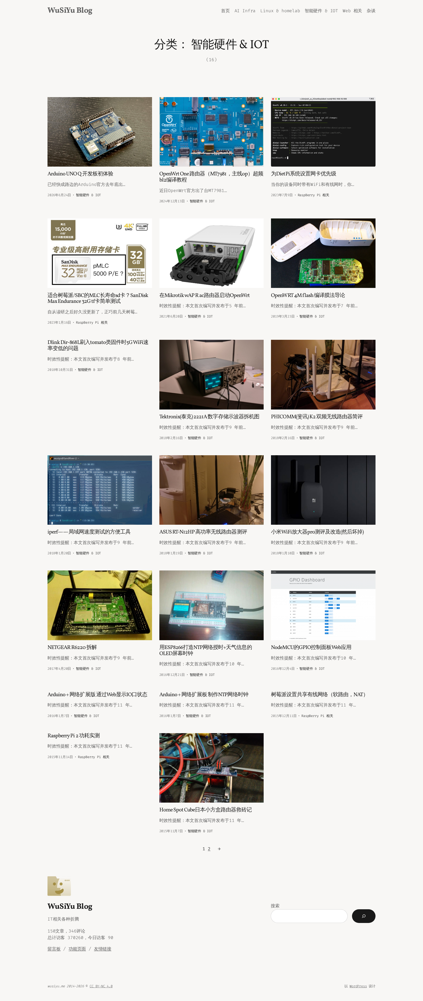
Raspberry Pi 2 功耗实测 (73, 736)
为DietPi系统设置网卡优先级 (303, 174)
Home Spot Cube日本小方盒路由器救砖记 (205, 810)
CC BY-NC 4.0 (101, 986)
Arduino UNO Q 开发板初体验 (80, 174)
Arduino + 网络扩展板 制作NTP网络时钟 (203, 695)
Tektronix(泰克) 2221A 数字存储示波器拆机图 (209, 417)
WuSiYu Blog (70, 10)
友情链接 (102, 949)
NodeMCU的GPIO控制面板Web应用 (311, 648)
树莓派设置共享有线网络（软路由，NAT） (319, 695)
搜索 (275, 906)
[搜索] (364, 916)
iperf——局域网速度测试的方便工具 (88, 532)
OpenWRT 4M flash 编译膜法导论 (308, 296)
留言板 (53, 949)
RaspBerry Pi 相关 (313, 195)
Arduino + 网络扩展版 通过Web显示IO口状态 (97, 695)
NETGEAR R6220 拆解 (72, 648)
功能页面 (77, 949)
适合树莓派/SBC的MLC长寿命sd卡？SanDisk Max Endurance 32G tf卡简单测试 (97, 299)
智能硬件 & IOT (88, 195)
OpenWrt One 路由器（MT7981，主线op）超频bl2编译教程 (211, 177)
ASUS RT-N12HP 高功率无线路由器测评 (203, 532)
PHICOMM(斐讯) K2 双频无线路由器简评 (317, 417)
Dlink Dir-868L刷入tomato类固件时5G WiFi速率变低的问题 (97, 346)
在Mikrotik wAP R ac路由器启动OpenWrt (204, 296)
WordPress (358, 986)
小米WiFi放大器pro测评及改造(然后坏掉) (317, 532)
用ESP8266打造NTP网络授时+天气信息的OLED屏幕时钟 (205, 651)
